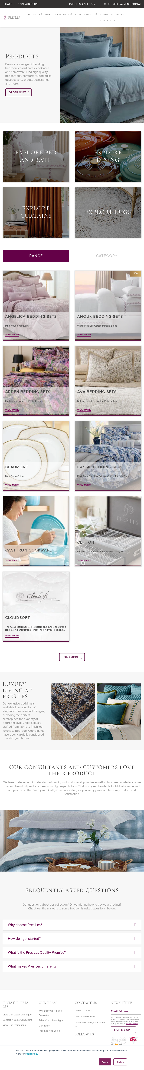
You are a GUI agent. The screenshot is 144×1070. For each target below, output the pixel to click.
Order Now (17, 92)
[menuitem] (35, 14)
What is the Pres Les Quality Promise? (37, 953)
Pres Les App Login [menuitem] (49, 1030)
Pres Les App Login (82, 4)
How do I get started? (24, 939)
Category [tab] (106, 256)
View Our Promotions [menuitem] (14, 1025)
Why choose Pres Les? (25, 925)
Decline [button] (120, 1061)
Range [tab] (36, 256)
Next (59, 744)
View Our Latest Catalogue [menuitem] (17, 1014)
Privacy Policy (132, 1024)
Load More (71, 657)
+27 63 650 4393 (85, 1016)
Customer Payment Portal (122, 4)
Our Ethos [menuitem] (44, 1025)
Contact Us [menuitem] (107, 20)
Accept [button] (105, 1061)
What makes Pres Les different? (32, 966)
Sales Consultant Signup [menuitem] (52, 1020)
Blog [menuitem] (78, 14)
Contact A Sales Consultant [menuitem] (17, 1019)
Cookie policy (31, 1053)
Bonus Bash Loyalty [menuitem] (113, 14)
